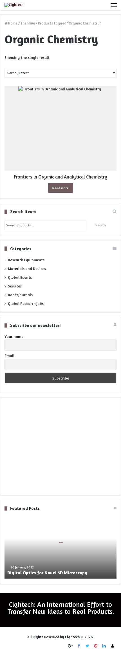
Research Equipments (26, 260)
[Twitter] (87, 645)
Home (12, 23)
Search (100, 225)
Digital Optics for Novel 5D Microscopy (47, 572)
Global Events (20, 277)
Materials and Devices (27, 268)
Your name (14, 336)
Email (9, 355)
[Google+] (70, 645)
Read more (60, 188)
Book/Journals (20, 295)
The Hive (28, 23)
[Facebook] (79, 645)
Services (15, 286)
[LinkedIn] (104, 645)
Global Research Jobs (26, 303)
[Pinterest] (95, 645)
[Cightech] (13, 5)
